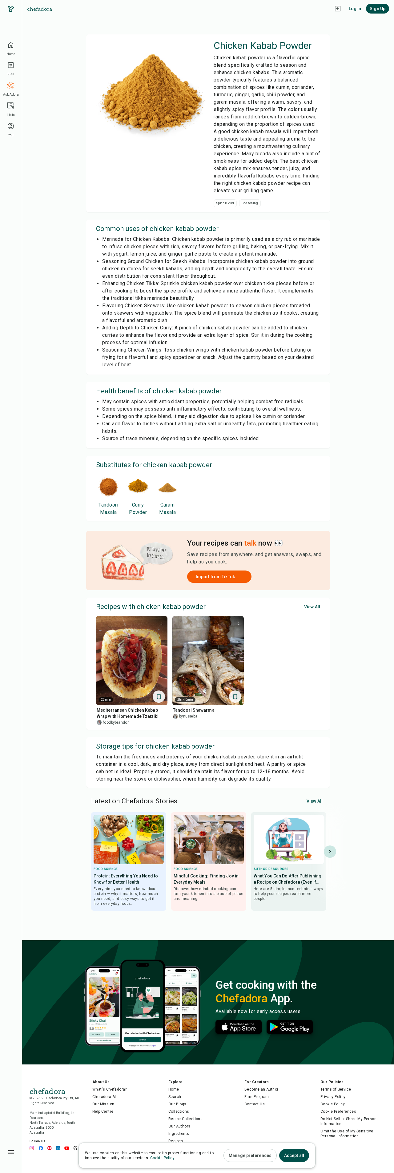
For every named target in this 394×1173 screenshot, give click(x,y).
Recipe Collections (185, 1119)
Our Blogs (177, 1104)
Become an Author (261, 1089)
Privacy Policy (333, 1097)
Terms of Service (335, 1089)
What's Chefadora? (109, 1089)
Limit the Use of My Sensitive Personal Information (346, 1133)
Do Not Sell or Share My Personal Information (350, 1121)
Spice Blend (225, 203)
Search (174, 1097)
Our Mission (103, 1104)
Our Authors (179, 1126)
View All (312, 606)
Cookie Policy (332, 1104)
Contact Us (254, 1104)
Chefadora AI (104, 1097)
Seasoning (250, 203)
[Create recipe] (338, 8)
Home (173, 1089)
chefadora (39, 8)
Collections (178, 1111)
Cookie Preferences (338, 1111)
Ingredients (178, 1133)
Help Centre (102, 1111)
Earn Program (256, 1097)
